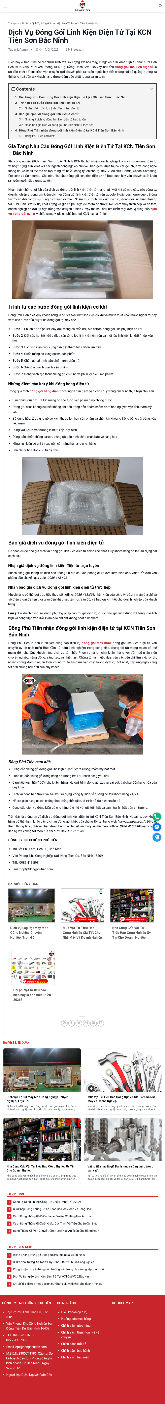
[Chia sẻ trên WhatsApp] (64, 1023)
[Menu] (5, 6)
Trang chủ (14, 23)
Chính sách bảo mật (75, 1357)
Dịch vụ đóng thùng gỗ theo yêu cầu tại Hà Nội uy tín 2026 (49, 1254)
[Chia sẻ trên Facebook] (71, 1023)
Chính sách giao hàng (76, 1326)
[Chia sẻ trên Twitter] (78, 1023)
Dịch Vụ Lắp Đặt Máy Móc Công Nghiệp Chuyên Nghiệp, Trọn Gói (29, 932)
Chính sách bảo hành (75, 1351)
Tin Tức (26, 23)
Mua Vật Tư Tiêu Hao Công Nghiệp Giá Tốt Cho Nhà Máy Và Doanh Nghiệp (82, 932)
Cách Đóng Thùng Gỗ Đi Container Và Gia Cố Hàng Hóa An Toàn (53, 1216)
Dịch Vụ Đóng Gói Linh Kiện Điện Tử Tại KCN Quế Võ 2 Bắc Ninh (51, 1276)
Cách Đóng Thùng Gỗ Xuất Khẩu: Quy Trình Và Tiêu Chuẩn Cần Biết (55, 1223)
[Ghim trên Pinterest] (93, 1023)
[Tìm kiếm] (160, 6)
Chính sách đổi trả (73, 1344)
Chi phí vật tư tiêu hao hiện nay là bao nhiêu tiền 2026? (32, 995)
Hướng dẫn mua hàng (76, 1319)
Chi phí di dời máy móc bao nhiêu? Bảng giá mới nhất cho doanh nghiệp (57, 1283)
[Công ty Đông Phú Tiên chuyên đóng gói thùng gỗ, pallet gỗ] (82, 6)
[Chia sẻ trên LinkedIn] (100, 1023)
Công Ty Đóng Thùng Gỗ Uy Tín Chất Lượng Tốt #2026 (47, 1201)
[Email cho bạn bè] (86, 1023)
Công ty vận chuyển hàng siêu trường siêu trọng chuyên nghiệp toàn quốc (59, 1269)
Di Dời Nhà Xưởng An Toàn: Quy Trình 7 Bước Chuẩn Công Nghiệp (53, 1262)
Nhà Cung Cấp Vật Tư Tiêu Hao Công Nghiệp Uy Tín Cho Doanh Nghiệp (131, 932)
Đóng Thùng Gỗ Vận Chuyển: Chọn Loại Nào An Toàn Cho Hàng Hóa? (56, 1230)
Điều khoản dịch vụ (74, 1312)
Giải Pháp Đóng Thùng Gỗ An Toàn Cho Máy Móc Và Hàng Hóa (52, 1209)
